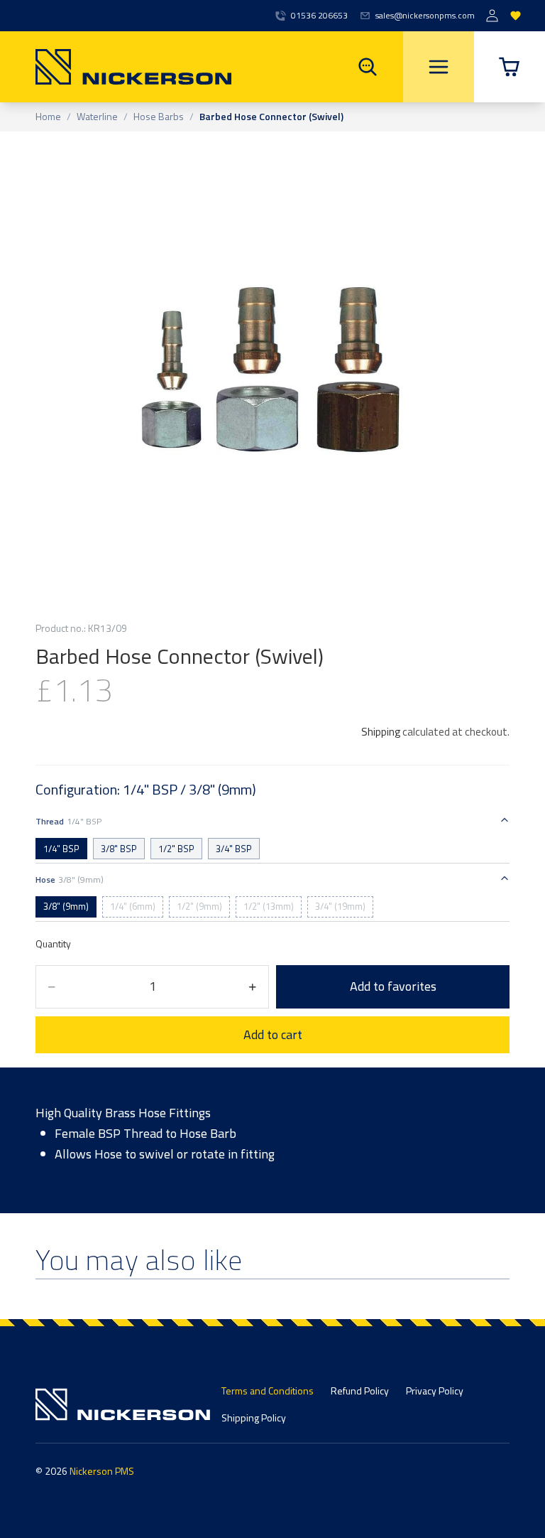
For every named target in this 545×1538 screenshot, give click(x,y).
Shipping (380, 732)
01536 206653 (319, 16)
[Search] (367, 66)
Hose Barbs (158, 117)
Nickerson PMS (102, 1470)
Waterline (97, 117)
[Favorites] (516, 16)
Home (48, 117)
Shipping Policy (253, 1417)
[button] (509, 66)
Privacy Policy (434, 1390)
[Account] (492, 16)
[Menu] (438, 66)
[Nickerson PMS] (115, 67)
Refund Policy (360, 1390)
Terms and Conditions (267, 1390)
